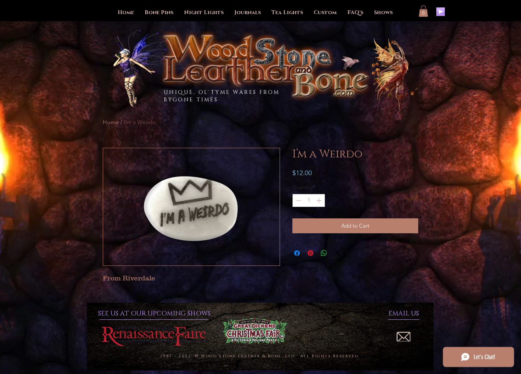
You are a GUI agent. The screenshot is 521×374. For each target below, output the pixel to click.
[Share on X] (337, 253)
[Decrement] (297, 200)
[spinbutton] (308, 200)
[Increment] (319, 200)
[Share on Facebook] (297, 253)
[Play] (440, 11)
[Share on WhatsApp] (324, 253)
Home (111, 122)
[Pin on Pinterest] (310, 253)
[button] (423, 11)
